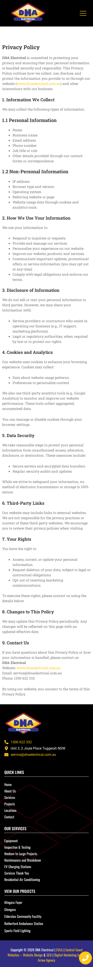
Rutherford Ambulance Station (23, 923)
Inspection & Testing (17, 847)
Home (8, 784)
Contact (9, 816)
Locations (10, 810)
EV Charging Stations (17, 866)
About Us (10, 791)
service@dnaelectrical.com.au (33, 755)
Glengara (10, 909)
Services (9, 797)
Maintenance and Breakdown (22, 860)
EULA (59, 949)
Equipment (11, 840)
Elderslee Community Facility (22, 916)
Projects (9, 803)
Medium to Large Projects (20, 853)
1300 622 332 (21, 742)
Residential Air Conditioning (22, 879)
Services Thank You (16, 873)
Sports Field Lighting (17, 930)
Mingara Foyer (13, 902)
